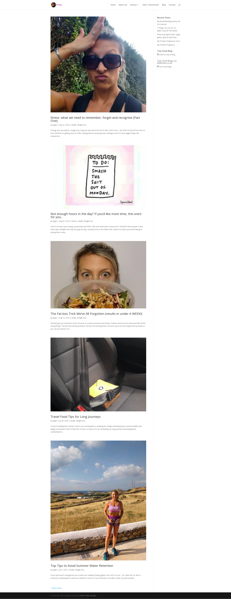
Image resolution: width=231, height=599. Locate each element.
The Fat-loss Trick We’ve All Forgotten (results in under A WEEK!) (96, 313)
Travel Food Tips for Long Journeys (76, 416)
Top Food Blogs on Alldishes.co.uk (167, 61)
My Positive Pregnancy (166, 45)
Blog (164, 5)
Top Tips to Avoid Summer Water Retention (82, 565)
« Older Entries (56, 588)
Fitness (74, 221)
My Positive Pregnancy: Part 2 (168, 41)
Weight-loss (81, 125)
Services (133, 5)
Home (113, 5)
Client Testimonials (150, 5)
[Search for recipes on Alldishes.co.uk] (164, 66)
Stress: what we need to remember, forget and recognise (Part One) (95, 119)
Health (73, 125)
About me (123, 5)
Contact (172, 5)
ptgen (55, 125)
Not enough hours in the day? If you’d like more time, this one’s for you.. (96, 215)
